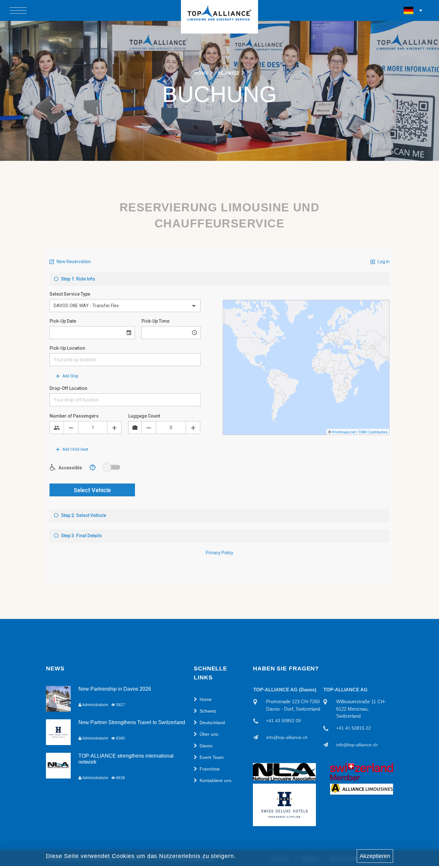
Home (202, 73)
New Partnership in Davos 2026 (114, 689)
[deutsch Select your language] (413, 11)
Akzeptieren (375, 856)
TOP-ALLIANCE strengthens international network (126, 759)
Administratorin (94, 705)
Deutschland (212, 722)
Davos (206, 745)
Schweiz (229, 73)
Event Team (212, 757)
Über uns (209, 734)
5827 (120, 705)
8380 (120, 738)
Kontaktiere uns (215, 780)
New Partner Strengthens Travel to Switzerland (131, 722)
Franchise (210, 768)
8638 (120, 778)
